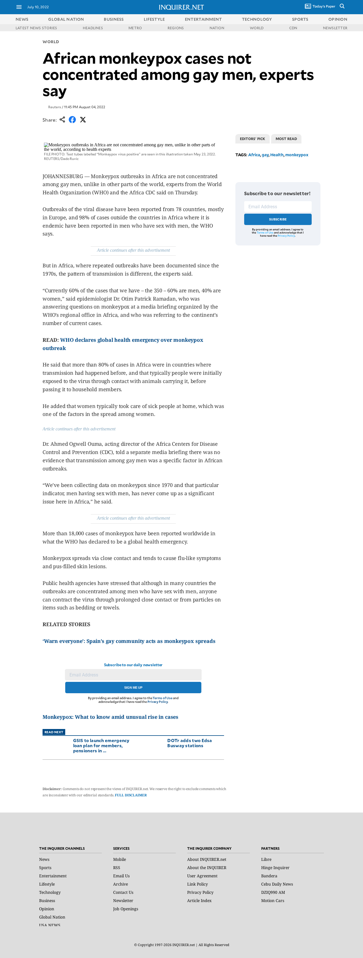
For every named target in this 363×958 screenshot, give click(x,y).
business (114, 19)
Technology (50, 892)
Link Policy (197, 884)
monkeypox (296, 154)
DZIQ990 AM (273, 892)
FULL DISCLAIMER (131, 795)
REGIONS (176, 28)
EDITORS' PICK (252, 138)
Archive (120, 884)
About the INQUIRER (206, 867)
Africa (254, 154)
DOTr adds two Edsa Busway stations (189, 742)
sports (300, 19)
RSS (116, 867)
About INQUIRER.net (206, 859)
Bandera (269, 875)
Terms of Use (162, 698)
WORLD (256, 28)
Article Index (199, 900)
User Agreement (202, 875)
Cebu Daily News (277, 884)
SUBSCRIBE (278, 219)
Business (47, 900)
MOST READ (286, 138)
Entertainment (53, 875)
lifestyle (154, 19)
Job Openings (125, 908)
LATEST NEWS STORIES (36, 28)
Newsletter (123, 900)
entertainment (203, 19)
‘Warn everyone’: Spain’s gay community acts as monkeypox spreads (129, 641)
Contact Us (123, 892)
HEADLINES (93, 28)
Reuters (54, 107)
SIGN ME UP (133, 687)
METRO (135, 28)
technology (257, 19)
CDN (293, 28)
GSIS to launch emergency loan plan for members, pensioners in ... (101, 745)
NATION (217, 28)
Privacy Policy (157, 701)
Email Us (121, 875)
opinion (337, 19)
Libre (266, 859)
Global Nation (52, 917)
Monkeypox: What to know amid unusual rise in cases (110, 716)
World (51, 41)
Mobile (119, 859)
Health (277, 154)
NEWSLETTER (335, 28)
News (22, 19)
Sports (45, 867)
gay (265, 154)
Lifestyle (47, 884)
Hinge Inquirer (275, 867)
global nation (66, 19)
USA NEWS (49, 925)
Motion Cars (272, 900)
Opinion (46, 908)
